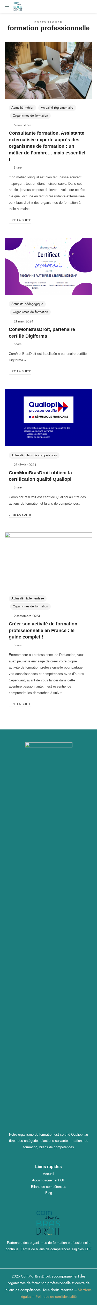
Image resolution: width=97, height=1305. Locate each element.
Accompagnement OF (48, 1180)
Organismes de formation (30, 115)
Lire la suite (20, 220)
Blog (48, 1193)
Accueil (48, 1174)
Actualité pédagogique (27, 304)
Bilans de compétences (48, 1187)
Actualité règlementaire (57, 107)
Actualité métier (22, 107)
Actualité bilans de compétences (34, 455)
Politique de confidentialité (56, 1296)
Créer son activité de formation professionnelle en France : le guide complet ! (43, 630)
